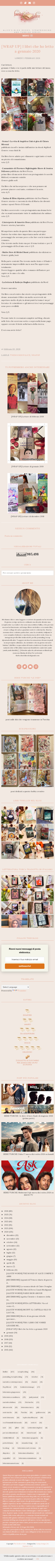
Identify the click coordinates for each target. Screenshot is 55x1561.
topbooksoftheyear (30, 1417)
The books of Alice (20, 1544)
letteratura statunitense (27, 1458)
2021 (6, 1228)
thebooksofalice (20, 355)
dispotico (6, 1453)
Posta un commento (13, 536)
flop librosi (7, 1387)
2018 (6, 1339)
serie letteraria (8, 1417)
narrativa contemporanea (12, 1382)
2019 (6, 1336)
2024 (6, 1218)
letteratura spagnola (30, 1438)
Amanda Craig (27, 1443)
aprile (9, 1263)
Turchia (24, 1412)
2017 (6, 1343)
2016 (6, 1346)
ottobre (10, 1242)
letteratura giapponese (11, 1392)
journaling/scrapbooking (12, 1377)
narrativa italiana (9, 1402)
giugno (10, 1256)
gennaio (10, 1332)
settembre (11, 1246)
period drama (8, 1443)
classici (34, 1382)
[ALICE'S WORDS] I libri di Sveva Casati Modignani (28, 1290)
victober (35, 1377)
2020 (6, 1232)
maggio (10, 1259)
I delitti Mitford (8, 1438)
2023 (6, 1221)
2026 (6, 1211)
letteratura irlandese (26, 1453)
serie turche (7, 1412)
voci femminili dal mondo (12, 1423)
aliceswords (7, 1407)
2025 (6, 1214)
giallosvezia (40, 1412)
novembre (11, 1239)
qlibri (17, 1428)
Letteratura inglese (35, 1428)
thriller (5, 1372)
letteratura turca (27, 1407)
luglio (9, 1252)
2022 (6, 1225)
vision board (31, 1433)
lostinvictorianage (27, 1387)
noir (4, 1428)
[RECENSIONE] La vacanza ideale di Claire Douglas (29, 1286)
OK (37, 1559)
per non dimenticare (10, 1433)
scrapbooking (23, 1372)
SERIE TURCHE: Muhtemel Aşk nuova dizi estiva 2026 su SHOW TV (28, 1193)
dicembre (11, 1235)
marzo (10, 1266)
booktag (6, 1448)
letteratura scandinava (11, 1397)
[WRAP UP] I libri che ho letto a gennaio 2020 (27, 1329)
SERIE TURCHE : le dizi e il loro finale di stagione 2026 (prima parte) (28, 1117)
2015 (6, 1350)
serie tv (33, 1423)
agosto (10, 1249)
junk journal (33, 1397)
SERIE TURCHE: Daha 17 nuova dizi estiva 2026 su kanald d (28, 1155)
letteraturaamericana (11, 1463)
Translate (22, 990)
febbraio (11, 1270)
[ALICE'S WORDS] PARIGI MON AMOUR (24, 1293)
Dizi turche (29, 1402)
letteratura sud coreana (27, 1448)
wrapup (36, 355)
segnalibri (6, 1458)
